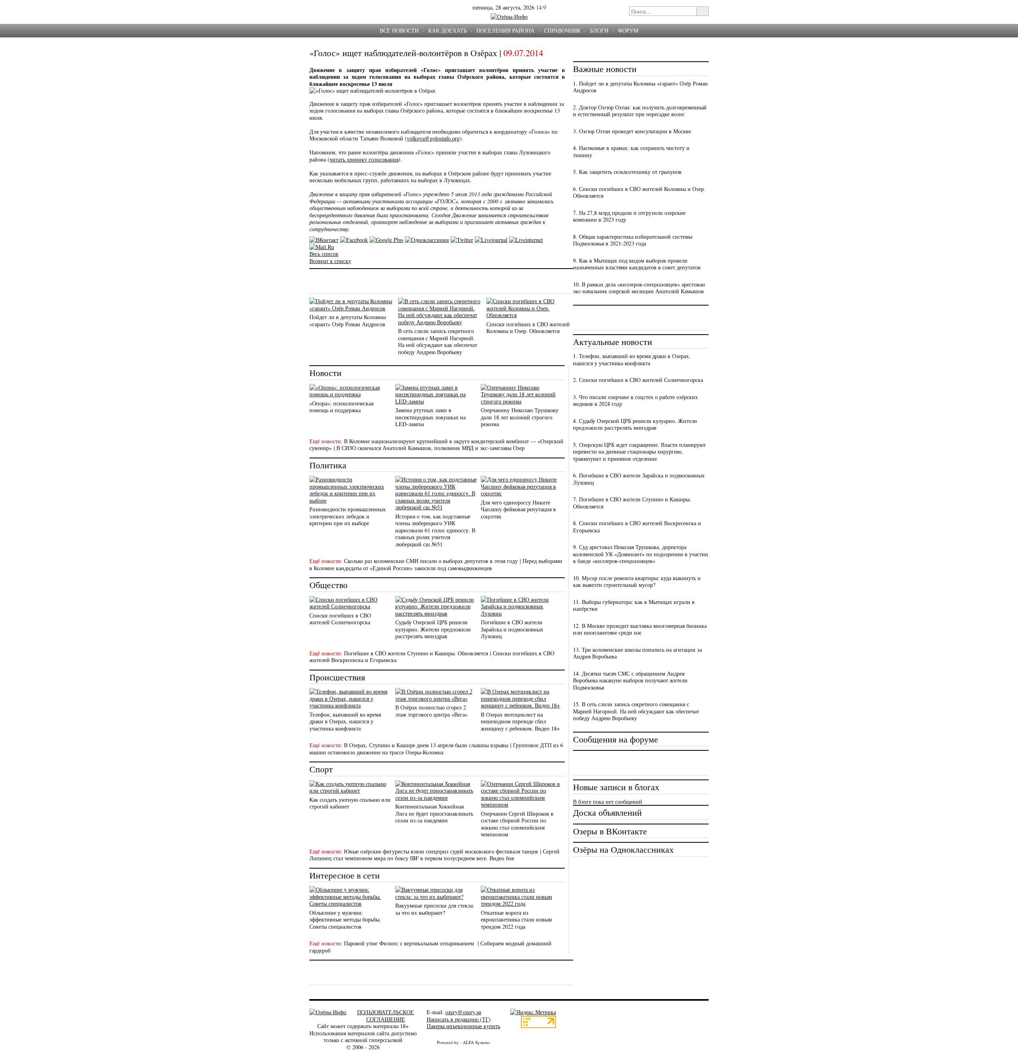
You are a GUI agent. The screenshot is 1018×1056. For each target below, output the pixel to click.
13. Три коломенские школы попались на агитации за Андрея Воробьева (637, 653)
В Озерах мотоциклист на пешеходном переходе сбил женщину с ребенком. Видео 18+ (520, 721)
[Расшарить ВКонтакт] (323, 240)
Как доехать (447, 30)
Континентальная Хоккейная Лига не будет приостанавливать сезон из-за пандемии (434, 813)
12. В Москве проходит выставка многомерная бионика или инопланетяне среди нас (640, 629)
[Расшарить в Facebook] (354, 240)
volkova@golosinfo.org (433, 138)
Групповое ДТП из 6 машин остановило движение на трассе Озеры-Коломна (436, 748)
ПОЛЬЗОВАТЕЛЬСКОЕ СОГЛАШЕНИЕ (385, 1015)
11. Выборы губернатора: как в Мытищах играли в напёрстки (634, 605)
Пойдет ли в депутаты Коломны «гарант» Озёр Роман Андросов (347, 320)
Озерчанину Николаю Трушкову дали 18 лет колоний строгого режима (519, 417)
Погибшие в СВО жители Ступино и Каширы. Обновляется (416, 653)
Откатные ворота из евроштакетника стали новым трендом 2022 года (516, 919)
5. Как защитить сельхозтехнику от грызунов (627, 171)
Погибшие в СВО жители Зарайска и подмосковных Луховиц (512, 629)
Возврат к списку (330, 261)
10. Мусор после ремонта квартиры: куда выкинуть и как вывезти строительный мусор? (637, 581)
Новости (325, 372)
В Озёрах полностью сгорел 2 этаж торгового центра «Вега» (431, 710)
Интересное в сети (344, 875)
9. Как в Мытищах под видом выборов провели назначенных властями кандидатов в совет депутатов (637, 264)
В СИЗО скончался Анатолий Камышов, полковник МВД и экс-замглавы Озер (430, 448)
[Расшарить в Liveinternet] (526, 240)
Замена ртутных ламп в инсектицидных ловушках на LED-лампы (430, 417)
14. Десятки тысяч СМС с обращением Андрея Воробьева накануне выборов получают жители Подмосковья (630, 680)
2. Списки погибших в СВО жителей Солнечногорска (638, 380)
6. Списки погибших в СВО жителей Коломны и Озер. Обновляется (639, 192)
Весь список (323, 253)
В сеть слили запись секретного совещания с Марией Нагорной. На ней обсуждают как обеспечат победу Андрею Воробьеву (437, 341)
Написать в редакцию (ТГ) (459, 1019)
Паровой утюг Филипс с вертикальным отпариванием (410, 943)
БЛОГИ (599, 30)
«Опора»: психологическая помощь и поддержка (341, 406)
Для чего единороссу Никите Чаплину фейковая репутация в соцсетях (518, 509)
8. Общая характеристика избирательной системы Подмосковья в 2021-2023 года (632, 240)
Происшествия (337, 677)
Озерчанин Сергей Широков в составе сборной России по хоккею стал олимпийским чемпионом (517, 824)
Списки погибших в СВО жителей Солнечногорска (340, 619)
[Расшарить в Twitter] (462, 240)
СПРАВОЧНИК (562, 30)
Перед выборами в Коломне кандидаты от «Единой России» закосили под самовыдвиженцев (435, 564)
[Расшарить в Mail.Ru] (321, 247)
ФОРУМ (628, 30)
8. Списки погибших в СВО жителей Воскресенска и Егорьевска (637, 526)
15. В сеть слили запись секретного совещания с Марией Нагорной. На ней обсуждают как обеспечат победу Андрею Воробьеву (636, 711)
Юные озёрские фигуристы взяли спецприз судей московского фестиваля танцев (441, 851)
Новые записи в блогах (616, 787)
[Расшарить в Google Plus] (386, 240)
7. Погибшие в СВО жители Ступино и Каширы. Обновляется (632, 502)
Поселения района (505, 30)
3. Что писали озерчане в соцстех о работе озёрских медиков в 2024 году (635, 400)
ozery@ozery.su (463, 1012)
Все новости (399, 30)
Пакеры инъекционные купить (463, 1026)
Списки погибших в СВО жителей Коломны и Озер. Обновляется (528, 327)
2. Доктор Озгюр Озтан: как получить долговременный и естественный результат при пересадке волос (640, 110)
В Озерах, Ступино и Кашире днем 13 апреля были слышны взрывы (426, 745)
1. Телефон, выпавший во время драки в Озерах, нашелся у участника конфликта (631, 359)
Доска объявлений (607, 812)
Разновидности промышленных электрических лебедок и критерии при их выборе (347, 516)
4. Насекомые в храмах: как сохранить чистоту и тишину (631, 151)
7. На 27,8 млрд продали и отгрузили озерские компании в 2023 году (629, 216)
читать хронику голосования (364, 159)
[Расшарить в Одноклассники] (427, 240)
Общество (328, 584)
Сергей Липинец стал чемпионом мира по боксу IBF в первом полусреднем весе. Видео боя (434, 855)
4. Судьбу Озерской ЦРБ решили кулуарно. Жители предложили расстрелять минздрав (635, 424)
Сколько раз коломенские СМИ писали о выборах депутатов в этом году (431, 561)
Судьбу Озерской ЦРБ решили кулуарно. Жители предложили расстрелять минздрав (433, 629)
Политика (327, 465)
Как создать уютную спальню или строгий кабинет (349, 803)
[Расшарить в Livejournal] (491, 240)
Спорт (321, 769)
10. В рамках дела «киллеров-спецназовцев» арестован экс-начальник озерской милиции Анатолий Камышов (639, 288)
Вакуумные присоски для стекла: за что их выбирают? (434, 909)
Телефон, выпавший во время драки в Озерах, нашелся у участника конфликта (345, 721)
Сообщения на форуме (615, 739)
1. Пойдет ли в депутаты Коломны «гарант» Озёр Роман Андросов (640, 87)
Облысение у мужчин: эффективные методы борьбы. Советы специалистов (345, 919)
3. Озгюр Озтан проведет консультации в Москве (632, 131)
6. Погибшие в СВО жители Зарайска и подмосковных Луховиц (639, 478)
